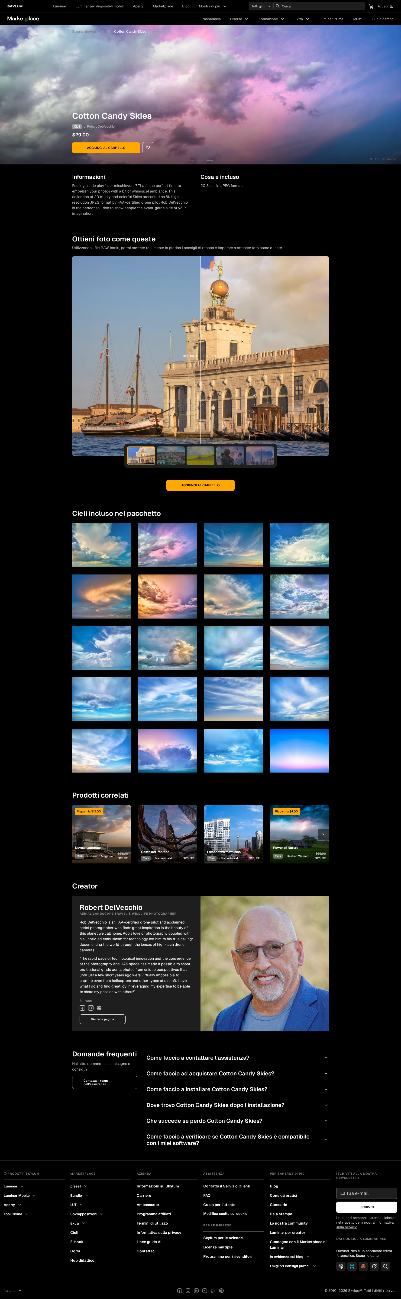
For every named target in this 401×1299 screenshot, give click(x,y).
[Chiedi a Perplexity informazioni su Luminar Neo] (352, 1266)
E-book (77, 1241)
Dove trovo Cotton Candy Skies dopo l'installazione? (237, 1105)
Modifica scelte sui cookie (225, 1213)
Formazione (272, 19)
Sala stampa (281, 1214)
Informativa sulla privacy (159, 1232)
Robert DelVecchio (101, 126)
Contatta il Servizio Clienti (226, 1186)
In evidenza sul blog (290, 1257)
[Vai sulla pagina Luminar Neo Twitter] (213, 1290)
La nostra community (289, 1223)
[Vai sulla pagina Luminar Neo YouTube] (204, 1290)
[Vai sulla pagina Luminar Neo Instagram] (188, 1290)
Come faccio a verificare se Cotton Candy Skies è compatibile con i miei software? (237, 1140)
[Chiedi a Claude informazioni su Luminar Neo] (363, 1266)
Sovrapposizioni (87, 1214)
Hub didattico (383, 19)
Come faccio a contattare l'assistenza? (237, 1057)
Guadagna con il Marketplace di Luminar (298, 1244)
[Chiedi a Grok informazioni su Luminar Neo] (374, 1266)
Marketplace (163, 6)
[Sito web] (99, 1008)
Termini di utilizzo (152, 1223)
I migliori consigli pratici (293, 1266)
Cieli (105, 31)
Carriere (144, 1195)
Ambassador (148, 1204)
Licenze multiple (218, 1247)
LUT (77, 1205)
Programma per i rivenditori (227, 1256)
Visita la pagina (102, 1019)
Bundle (79, 1195)
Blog (186, 6)
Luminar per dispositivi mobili (100, 6)
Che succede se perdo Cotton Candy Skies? (237, 1120)
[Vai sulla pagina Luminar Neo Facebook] (179, 1290)
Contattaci (146, 1251)
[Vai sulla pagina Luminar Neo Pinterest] (221, 1290)
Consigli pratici (283, 1195)
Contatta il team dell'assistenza (96, 1082)
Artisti (357, 19)
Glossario (278, 1204)
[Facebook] (82, 1008)
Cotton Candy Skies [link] (130, 31)
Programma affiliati (154, 1214)
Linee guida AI (149, 1241)
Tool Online (17, 1214)
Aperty (138, 6)
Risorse (239, 19)
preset (79, 1186)
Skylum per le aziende (223, 1237)
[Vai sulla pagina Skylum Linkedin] (196, 1290)
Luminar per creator (287, 1232)
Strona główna (84, 31)
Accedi (386, 6)
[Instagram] (91, 1008)
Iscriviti (366, 1207)
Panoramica (211, 19)
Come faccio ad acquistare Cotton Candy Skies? (237, 1073)
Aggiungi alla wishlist (98, 828)
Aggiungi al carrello (106, 148)
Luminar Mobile (20, 1195)
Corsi (75, 1251)
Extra (302, 19)
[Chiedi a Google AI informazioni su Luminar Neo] (385, 1266)
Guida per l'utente (219, 1204)
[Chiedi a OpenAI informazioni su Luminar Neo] (341, 1266)
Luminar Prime (331, 19)
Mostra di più (213, 6)
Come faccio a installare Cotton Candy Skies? (237, 1089)
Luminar (59, 6)
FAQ (206, 1195)
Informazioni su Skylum (158, 1186)
